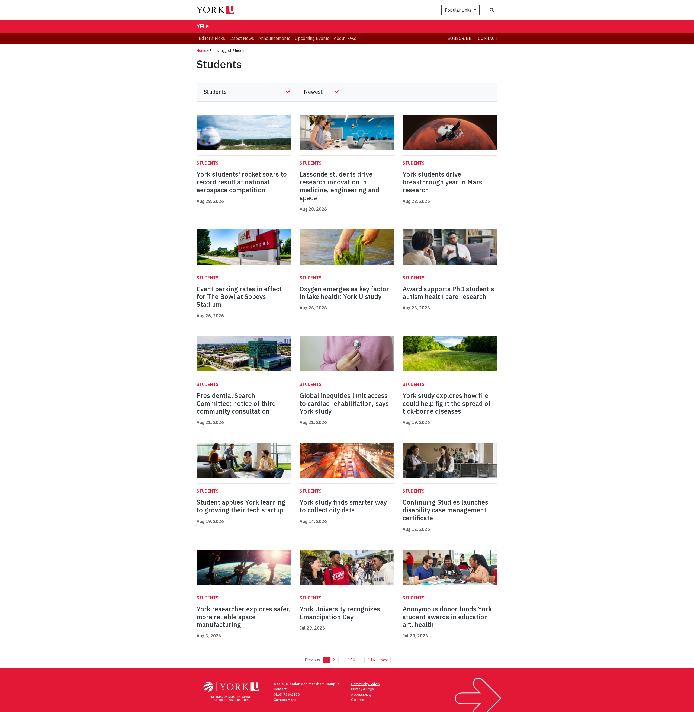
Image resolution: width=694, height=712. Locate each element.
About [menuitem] (345, 38)
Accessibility (361, 694)
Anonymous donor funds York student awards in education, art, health (447, 617)
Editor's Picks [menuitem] (212, 38)
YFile (203, 26)
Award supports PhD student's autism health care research (448, 293)
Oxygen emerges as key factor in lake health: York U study (344, 293)
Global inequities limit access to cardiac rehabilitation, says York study (344, 403)
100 (351, 659)
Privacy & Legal (363, 689)
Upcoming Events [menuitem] (312, 38)
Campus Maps (285, 699)
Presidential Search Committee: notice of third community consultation (236, 403)
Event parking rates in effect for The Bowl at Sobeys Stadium (239, 297)
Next (384, 659)
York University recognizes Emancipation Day (340, 613)
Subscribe (459, 38)
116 (371, 659)
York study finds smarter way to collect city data (343, 506)
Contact (487, 38)
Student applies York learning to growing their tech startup (241, 506)
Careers (357, 699)
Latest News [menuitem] (241, 38)
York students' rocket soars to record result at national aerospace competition (242, 182)
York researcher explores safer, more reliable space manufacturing (244, 617)
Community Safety (365, 684)
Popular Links (459, 10)
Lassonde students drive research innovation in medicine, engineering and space (339, 186)
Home (201, 50)
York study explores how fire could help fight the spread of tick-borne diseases (447, 403)
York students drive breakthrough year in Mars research (442, 182)
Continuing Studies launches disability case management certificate (445, 510)
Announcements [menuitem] (274, 38)
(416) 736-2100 (287, 694)
